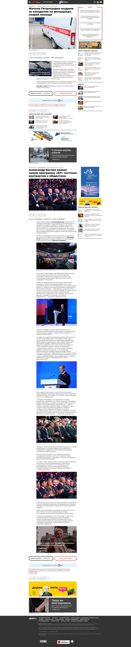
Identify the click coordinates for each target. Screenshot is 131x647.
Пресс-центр (55, 617)
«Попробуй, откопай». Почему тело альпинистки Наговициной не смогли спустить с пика (92, 225)
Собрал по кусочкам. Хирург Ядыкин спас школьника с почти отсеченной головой (93, 235)
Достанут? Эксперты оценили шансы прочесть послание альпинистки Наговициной (93, 54)
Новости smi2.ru (34, 163)
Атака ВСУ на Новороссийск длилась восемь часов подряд (93, 107)
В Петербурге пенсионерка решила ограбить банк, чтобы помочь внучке (42, 117)
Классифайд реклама (44, 620)
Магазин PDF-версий (64, 617)
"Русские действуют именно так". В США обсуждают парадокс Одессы (92, 97)
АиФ (38, 50)
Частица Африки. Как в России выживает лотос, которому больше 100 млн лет (92, 210)
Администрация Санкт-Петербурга (37, 211)
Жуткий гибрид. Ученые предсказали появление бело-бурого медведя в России (93, 79)
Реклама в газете (49, 619)
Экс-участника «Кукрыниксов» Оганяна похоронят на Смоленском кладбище (90, 17)
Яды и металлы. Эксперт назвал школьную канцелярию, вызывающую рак (91, 74)
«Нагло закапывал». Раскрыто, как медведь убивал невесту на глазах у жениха (92, 220)
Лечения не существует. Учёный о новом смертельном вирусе (92, 230)
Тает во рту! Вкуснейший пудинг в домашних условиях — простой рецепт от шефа (92, 64)
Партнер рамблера (51, 641)
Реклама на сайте (59, 619)
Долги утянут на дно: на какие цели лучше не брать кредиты (92, 92)
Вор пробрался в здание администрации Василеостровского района (66, 117)
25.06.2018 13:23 (32, 6)
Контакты (41, 619)
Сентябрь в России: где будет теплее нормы (93, 102)
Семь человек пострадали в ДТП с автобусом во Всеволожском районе (90, 11)
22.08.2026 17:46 (32, 167)
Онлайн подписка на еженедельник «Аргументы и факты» (85, 617)
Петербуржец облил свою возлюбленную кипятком (41, 121)
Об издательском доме (44, 617)
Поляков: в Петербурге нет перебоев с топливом (90, 23)
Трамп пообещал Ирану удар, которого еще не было (91, 87)
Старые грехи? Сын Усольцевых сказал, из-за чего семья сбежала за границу (92, 59)
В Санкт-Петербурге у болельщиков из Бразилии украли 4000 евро (65, 122)
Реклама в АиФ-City (84, 619)
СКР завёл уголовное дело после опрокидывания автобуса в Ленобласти (90, 36)
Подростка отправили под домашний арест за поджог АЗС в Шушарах (90, 29)
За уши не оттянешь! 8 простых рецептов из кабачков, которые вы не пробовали (93, 215)
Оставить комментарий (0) (65, 93)
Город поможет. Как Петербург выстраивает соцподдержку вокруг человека (56, 544)
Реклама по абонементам (72, 619)
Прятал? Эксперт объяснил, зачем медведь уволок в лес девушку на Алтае (92, 69)
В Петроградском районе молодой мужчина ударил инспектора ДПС (41, 127)
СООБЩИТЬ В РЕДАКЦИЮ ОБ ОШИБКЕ (79, 620)
